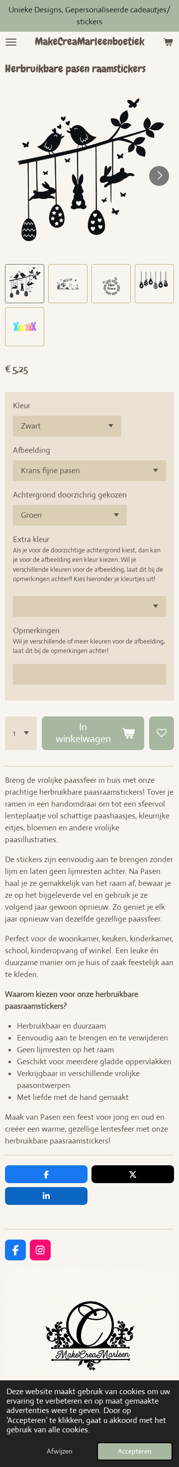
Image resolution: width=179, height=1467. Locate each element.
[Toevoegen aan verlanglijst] (161, 733)
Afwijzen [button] (60, 1451)
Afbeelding (31, 450)
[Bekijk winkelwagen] (168, 42)
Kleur (21, 405)
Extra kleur (31, 539)
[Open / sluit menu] (11, 42)
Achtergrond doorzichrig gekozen (70, 494)
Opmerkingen (36, 630)
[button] (24, 283)
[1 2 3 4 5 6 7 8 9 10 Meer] (21, 733)
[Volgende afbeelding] (159, 176)
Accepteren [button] (135, 1451)
